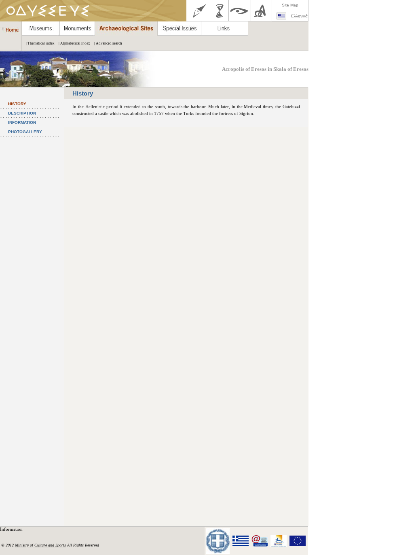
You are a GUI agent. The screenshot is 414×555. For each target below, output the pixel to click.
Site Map (290, 5)
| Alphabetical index (74, 43)
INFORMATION (22, 122)
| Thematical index (40, 43)
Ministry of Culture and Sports (40, 545)
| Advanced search (108, 43)
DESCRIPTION (22, 113)
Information (12, 529)
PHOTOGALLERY (25, 132)
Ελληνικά (299, 16)
